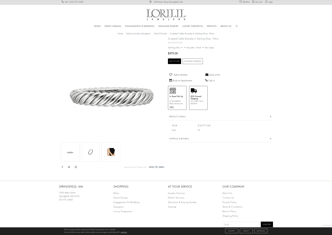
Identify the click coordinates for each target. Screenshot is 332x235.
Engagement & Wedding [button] (139, 26)
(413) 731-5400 (156, 167)
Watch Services (176, 197)
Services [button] (212, 26)
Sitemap (172, 206)
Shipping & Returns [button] (179, 138)
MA (74, 2)
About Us (227, 193)
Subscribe (267, 224)
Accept (232, 231)
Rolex (116, 193)
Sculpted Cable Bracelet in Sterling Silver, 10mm (192, 33)
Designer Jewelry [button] (168, 26)
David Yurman (160, 33)
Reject (246, 231)
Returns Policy (229, 211)
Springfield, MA (71, 186)
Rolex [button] (97, 26)
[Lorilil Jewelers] (166, 14)
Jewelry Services (176, 193)
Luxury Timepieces (122, 211)
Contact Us (228, 197)
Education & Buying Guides (182, 202)
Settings (261, 231)
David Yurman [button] (113, 26)
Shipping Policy (230, 215)
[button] (236, 26)
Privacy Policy (229, 202)
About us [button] (225, 26)
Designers (118, 206)
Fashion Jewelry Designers (138, 33)
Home (120, 33)
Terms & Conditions (232, 206)
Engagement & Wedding (126, 202)
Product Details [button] (177, 116)
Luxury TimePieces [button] (192, 26)
